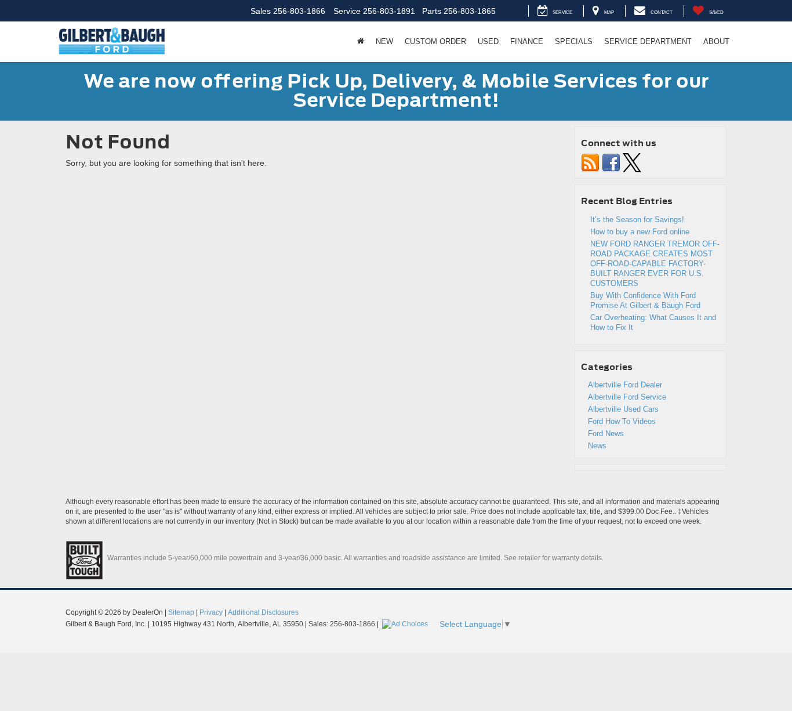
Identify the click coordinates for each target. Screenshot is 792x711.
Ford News (606, 433)
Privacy (211, 612)
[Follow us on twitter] (632, 162)
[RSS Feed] (590, 162)
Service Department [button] (648, 41)
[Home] (360, 41)
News (597, 445)
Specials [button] (574, 41)
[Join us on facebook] (611, 162)
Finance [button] (526, 41)
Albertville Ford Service (627, 397)
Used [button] (488, 41)
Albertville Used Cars (623, 409)
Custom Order (435, 41)
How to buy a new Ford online (639, 231)
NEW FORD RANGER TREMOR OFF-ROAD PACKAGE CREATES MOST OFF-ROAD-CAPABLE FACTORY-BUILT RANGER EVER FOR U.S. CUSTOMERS (655, 264)
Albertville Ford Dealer (625, 384)
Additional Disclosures (263, 612)
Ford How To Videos (622, 421)
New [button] (384, 41)
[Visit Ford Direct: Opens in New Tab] (406, 624)
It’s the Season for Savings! (637, 219)
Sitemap (181, 612)
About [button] (716, 41)
